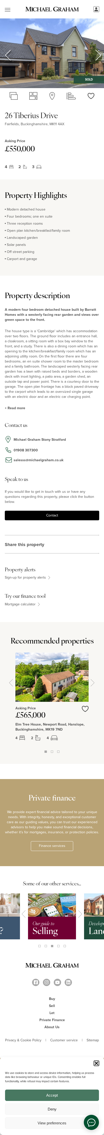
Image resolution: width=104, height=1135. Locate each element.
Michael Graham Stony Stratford (40, 439)
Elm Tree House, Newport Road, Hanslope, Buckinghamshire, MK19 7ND (50, 727)
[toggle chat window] (91, 1122)
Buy (52, 998)
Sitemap (93, 1040)
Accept (52, 1095)
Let (52, 1013)
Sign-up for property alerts (26, 577)
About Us (52, 1027)
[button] (96, 1063)
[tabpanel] (52, 701)
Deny (52, 1109)
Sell (52, 1006)
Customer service (64, 1040)
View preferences (52, 1123)
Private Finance (52, 1020)
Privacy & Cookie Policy (23, 1040)
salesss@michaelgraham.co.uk (38, 460)
